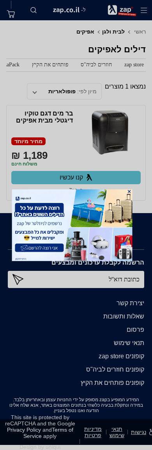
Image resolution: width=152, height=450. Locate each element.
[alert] (76, 225)
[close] (129, 191)
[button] (129, 191)
